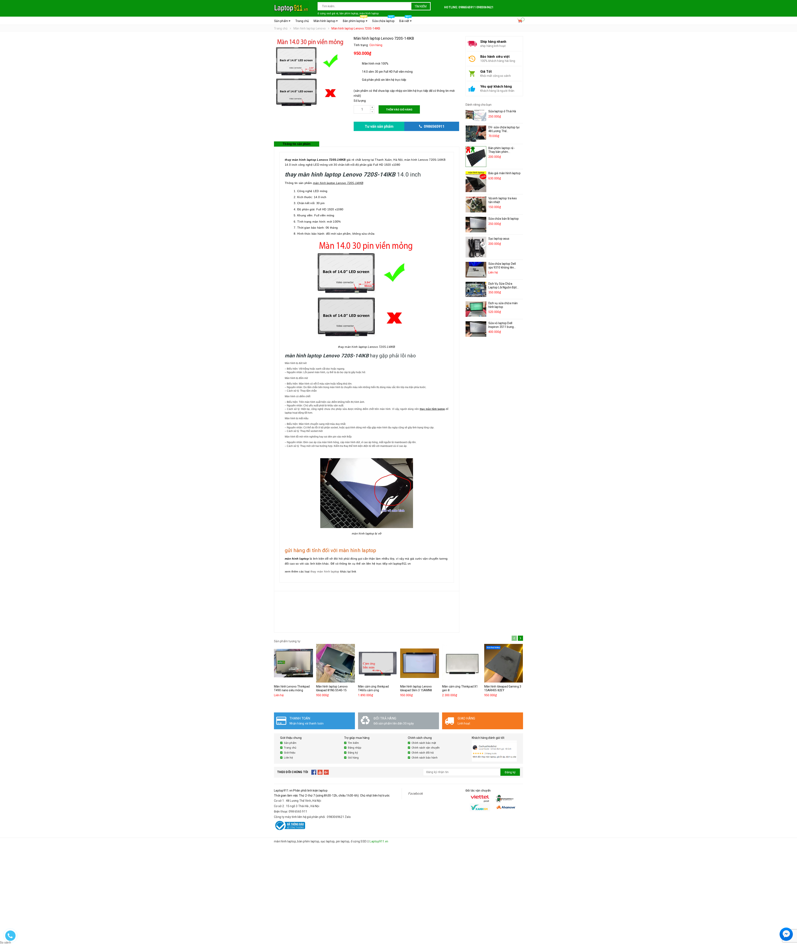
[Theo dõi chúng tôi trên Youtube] (320, 772)
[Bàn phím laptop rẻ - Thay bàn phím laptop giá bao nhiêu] (476, 156)
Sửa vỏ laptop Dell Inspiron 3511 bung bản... (501, 326)
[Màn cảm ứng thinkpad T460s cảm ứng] (377, 663)
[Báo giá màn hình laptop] (476, 181)
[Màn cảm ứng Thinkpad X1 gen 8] (461, 663)
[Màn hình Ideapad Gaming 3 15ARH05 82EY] (503, 663)
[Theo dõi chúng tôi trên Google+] (326, 772)
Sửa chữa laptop (383, 20)
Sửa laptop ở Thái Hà (502, 111)
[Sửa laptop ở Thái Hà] (476, 115)
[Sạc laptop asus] (476, 247)
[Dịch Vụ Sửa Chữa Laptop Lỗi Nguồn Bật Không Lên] (476, 289)
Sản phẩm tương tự (287, 641)
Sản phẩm (281, 21)
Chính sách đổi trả (423, 752)
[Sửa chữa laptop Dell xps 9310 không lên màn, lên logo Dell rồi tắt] (476, 269)
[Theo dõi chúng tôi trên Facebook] (314, 772)
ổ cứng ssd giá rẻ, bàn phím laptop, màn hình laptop (348, 13)
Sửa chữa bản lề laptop (503, 218)
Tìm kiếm (420, 6)
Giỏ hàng (353, 757)
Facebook (415, 793)
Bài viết (405, 20)
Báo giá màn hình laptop (504, 173)
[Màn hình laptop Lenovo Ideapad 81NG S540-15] (335, 663)
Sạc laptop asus (499, 238)
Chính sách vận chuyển (426, 747)
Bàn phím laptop (354, 20)
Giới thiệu (290, 752)
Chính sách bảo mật (424, 742)
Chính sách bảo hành (425, 757)
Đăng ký (353, 752)
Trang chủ (302, 21)
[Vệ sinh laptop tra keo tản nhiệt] (476, 204)
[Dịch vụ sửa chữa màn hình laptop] (476, 309)
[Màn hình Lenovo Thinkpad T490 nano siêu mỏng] (293, 663)
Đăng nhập (354, 747)
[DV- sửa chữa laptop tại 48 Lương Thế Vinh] (476, 133)
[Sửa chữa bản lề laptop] (476, 224)
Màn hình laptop (325, 21)
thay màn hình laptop (324, 571)
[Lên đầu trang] (790, 924)
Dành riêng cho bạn (479, 104)
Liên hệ (288, 757)
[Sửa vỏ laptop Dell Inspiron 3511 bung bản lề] (476, 329)
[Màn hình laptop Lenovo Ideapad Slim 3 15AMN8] (419, 663)
